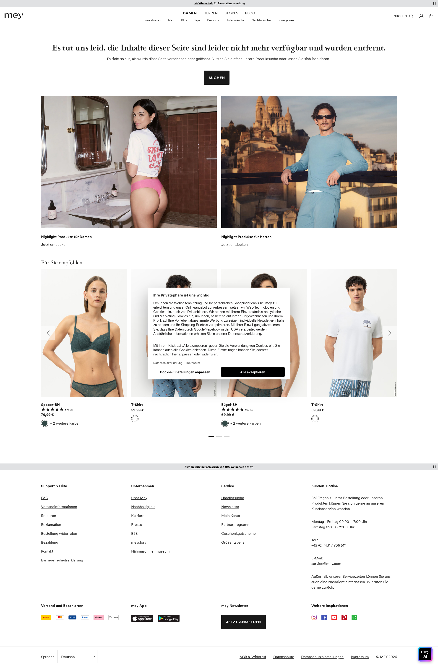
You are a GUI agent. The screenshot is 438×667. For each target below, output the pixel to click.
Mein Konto (230, 515)
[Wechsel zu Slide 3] (226, 436)
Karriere (137, 515)
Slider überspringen (52, 262)
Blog (250, 13)
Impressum (360, 656)
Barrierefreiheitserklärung (62, 560)
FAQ (44, 497)
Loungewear (287, 20)
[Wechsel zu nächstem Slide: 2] (390, 333)
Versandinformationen (59, 506)
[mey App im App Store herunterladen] (142, 618)
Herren (210, 13)
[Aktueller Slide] (211, 436)
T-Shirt (137, 404)
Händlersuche (232, 497)
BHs (184, 20)
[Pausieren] (434, 3)
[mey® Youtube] (334, 617)
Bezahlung (49, 542)
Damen (190, 13)
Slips (197, 20)
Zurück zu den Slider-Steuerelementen (72, 432)
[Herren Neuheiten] (309, 162)
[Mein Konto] (420, 16)
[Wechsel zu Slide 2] (219, 436)
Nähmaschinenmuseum (150, 551)
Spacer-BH (50, 404)
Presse (136, 524)
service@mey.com (326, 563)
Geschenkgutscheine (238, 533)
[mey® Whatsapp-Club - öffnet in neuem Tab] (354, 617)
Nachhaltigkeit (143, 506)
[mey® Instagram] (314, 617)
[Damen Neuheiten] (129, 162)
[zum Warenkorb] (430, 16)
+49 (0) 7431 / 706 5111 (328, 545)
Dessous (213, 20)
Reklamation (51, 524)
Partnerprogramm (235, 524)
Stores (231, 13)
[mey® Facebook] (324, 617)
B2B (134, 533)
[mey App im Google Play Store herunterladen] (169, 618)
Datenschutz (283, 656)
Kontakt (47, 551)
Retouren (48, 515)
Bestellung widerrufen (59, 533)
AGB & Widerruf (253, 656)
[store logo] (14, 16)
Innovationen (152, 20)
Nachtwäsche (261, 20)
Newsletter (230, 506)
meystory (138, 542)
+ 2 (65, 423)
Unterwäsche (235, 20)
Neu (171, 20)
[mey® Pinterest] (344, 617)
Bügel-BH (229, 404)
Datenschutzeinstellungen (322, 656)
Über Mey (139, 497)
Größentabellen (234, 542)
